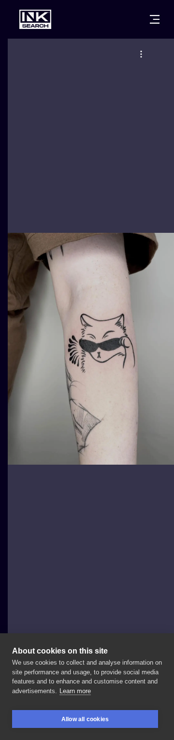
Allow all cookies (85, 719)
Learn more (75, 691)
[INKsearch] (35, 19)
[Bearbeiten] (141, 54)
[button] (141, 54)
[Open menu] (154, 19)
